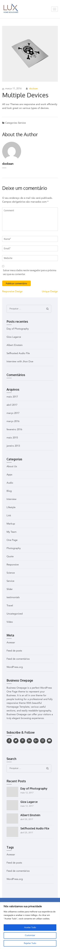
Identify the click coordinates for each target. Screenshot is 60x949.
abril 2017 (12, 405)
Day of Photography (18, 329)
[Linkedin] (29, 740)
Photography (14, 548)
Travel (10, 605)
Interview (11, 499)
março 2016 (13, 421)
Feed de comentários (18, 659)
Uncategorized (15, 614)
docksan (33, 89)
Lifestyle (11, 507)
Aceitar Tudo (30, 927)
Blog (9, 491)
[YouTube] (49, 740)
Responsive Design (12, 291)
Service (22, 123)
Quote (10, 556)
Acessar (11, 642)
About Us (12, 466)
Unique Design (50, 291)
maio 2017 (12, 397)
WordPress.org (15, 667)
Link (9, 515)
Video (10, 622)
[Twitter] (15, 740)
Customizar (30, 935)
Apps (9, 474)
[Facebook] (9, 740)
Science (11, 573)
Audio (10, 483)
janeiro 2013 (13, 446)
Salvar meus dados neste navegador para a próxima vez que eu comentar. (29, 272)
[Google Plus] (36, 740)
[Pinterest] (22, 740)
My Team (11, 532)
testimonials (13, 597)
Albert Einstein (15, 345)
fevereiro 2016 (14, 429)
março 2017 (13, 413)
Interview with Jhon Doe (20, 361)
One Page (12, 540)
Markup (11, 524)
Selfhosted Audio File (18, 353)
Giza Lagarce (14, 337)
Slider (10, 589)
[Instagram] (42, 740)
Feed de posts (14, 651)
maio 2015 (12, 438)
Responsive (13, 564)
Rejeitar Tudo (30, 943)
